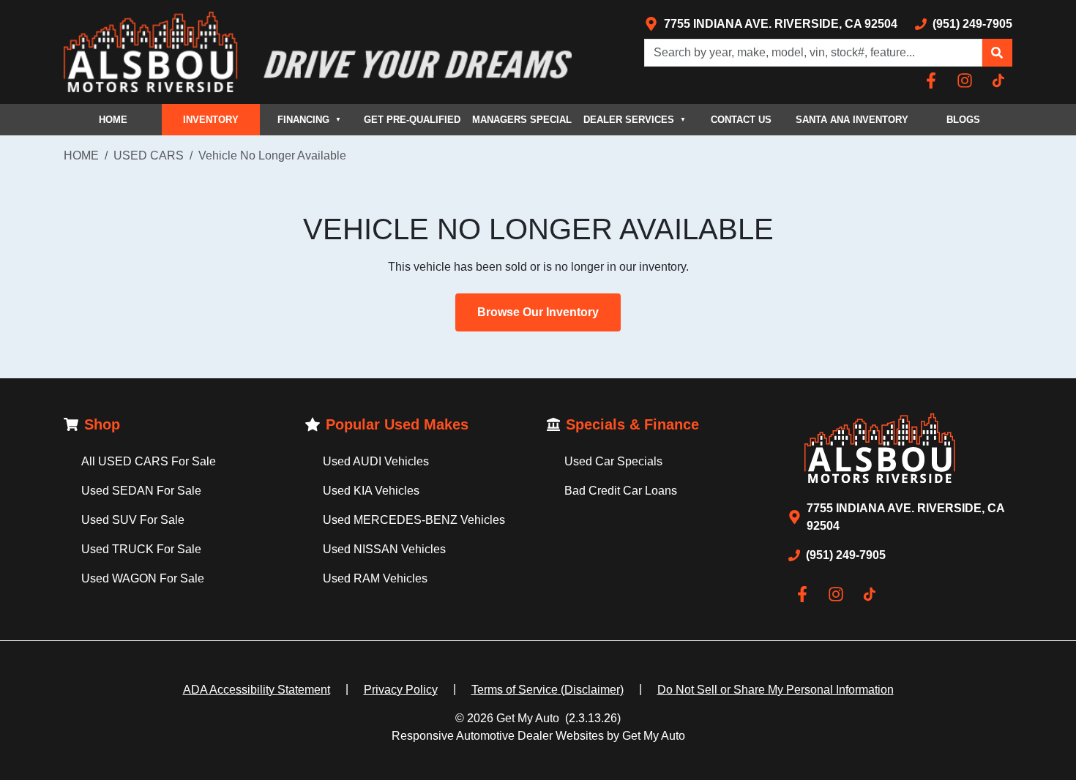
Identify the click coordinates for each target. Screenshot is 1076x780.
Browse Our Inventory (538, 312)
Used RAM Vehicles (375, 578)
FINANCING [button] (309, 119)
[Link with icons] (934, 80)
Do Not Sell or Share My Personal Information (775, 689)
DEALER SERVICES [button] (634, 119)
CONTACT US (741, 119)
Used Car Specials (613, 461)
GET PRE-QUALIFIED (412, 119)
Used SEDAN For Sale (141, 490)
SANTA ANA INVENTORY (852, 119)
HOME (113, 119)
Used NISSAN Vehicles (384, 549)
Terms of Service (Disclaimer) (547, 689)
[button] (997, 53)
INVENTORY (211, 119)
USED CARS (148, 155)
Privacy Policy (401, 689)
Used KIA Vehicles (371, 490)
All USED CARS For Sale (148, 461)
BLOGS (963, 119)
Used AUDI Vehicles (376, 461)
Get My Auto (527, 718)
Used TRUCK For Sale (141, 549)
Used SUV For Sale (132, 520)
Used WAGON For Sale (142, 578)
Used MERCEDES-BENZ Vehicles (414, 520)
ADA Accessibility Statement (256, 689)
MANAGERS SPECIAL (522, 119)
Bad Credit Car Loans (620, 490)
